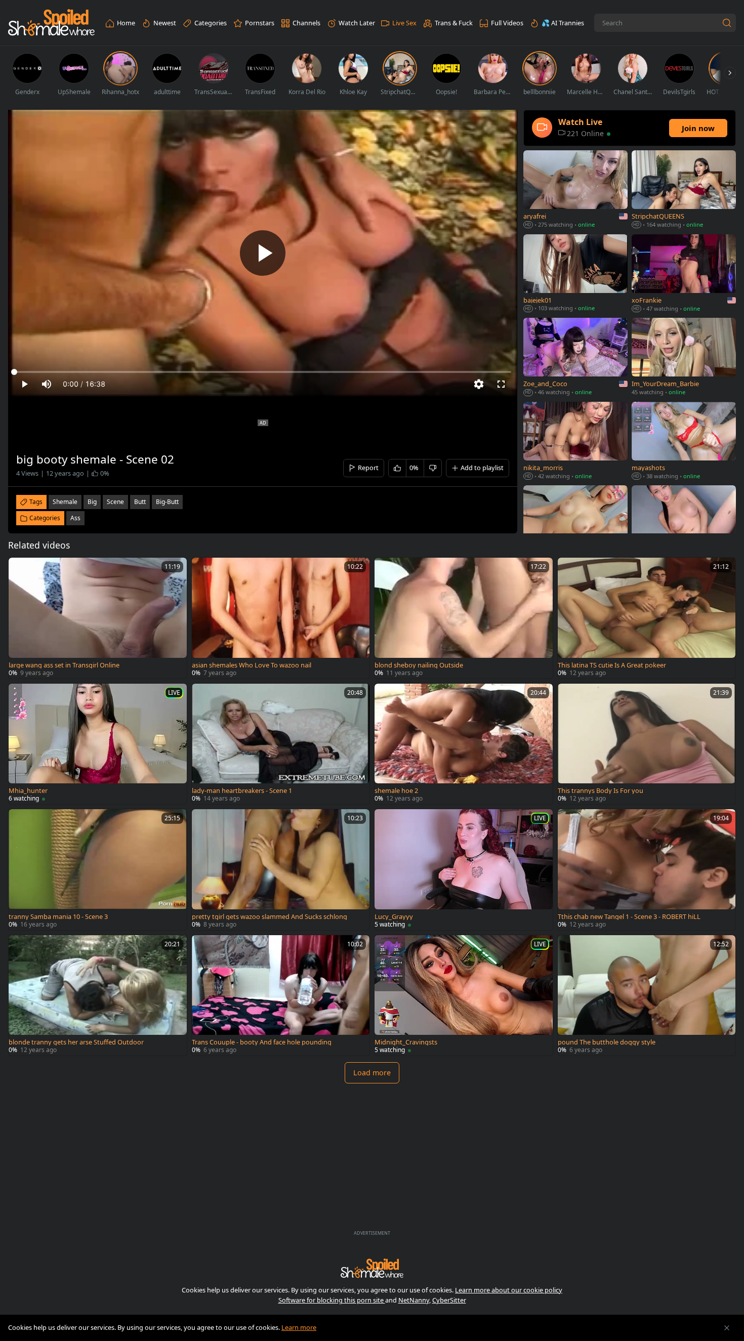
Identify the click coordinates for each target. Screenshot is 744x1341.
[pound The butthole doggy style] (647, 995)
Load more (372, 1072)
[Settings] (479, 384)
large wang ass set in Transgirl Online (64, 665)
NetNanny (413, 1300)
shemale (65, 501)
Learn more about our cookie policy (508, 1289)
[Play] (262, 253)
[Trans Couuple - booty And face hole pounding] (281, 995)
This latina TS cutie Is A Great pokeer (612, 665)
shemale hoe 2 (396, 790)
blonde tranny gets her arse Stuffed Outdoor (76, 1042)
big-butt (167, 501)
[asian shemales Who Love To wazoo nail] (281, 618)
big (92, 501)
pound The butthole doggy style (606, 1042)
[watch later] (21, 570)
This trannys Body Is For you (600, 790)
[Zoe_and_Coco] (575, 358)
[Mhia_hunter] (98, 744)
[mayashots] (684, 441)
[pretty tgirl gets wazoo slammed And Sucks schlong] (281, 869)
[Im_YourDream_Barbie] (684, 358)
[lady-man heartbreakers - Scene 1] (281, 744)
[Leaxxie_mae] (684, 525)
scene (115, 501)
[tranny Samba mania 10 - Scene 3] (98, 869)
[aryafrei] (575, 190)
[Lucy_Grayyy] (464, 869)
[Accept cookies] (727, 1328)
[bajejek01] (575, 274)
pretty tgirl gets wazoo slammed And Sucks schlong (269, 916)
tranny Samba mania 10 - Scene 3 (58, 916)
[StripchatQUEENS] (684, 190)
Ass (75, 518)
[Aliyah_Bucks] (575, 525)
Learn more (298, 1327)
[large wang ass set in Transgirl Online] (98, 618)
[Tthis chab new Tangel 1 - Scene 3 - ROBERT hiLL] (647, 869)
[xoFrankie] (684, 274)
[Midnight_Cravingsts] (464, 995)
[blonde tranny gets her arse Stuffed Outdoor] (98, 995)
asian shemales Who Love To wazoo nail (251, 665)
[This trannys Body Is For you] (647, 744)
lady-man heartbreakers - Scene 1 (242, 790)
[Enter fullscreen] (501, 384)
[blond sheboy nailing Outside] (464, 618)
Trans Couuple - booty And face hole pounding (262, 1042)
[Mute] (46, 384)
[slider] (262, 372)
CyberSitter (449, 1300)
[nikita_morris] (575, 441)
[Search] (726, 22)
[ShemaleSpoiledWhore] (51, 23)
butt (140, 501)
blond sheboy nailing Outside (419, 665)
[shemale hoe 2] (464, 744)
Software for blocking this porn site (331, 1300)
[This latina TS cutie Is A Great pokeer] (647, 618)
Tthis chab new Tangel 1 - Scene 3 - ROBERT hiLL (629, 916)
